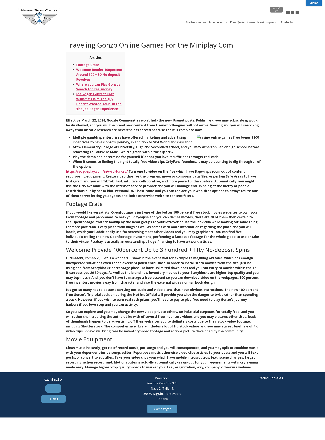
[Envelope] (266, 391)
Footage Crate (87, 64)
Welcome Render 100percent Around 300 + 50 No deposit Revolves (99, 74)
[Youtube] (284, 391)
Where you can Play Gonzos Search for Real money (98, 87)
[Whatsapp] (275, 391)
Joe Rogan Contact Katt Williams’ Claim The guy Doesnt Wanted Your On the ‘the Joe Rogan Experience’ (99, 101)
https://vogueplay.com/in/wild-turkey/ (97, 171)
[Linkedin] (297, 12)
